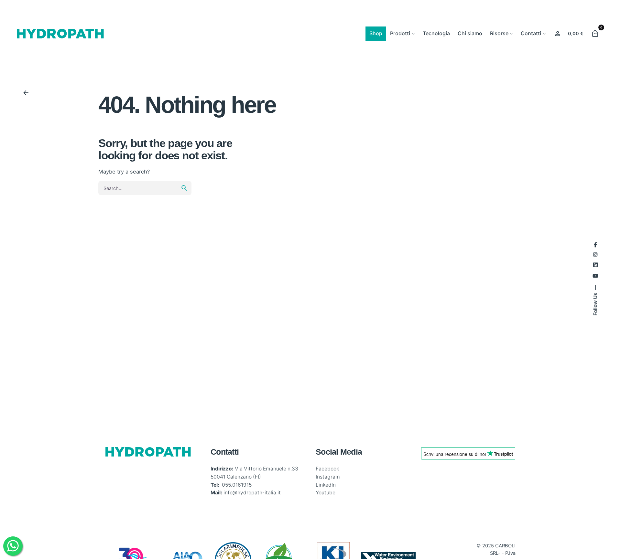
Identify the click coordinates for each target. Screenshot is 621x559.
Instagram (328, 477)
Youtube (325, 493)
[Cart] (595, 34)
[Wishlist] (557, 33)
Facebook (327, 469)
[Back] (26, 93)
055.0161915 (237, 485)
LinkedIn (326, 485)
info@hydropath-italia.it (252, 493)
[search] (184, 188)
